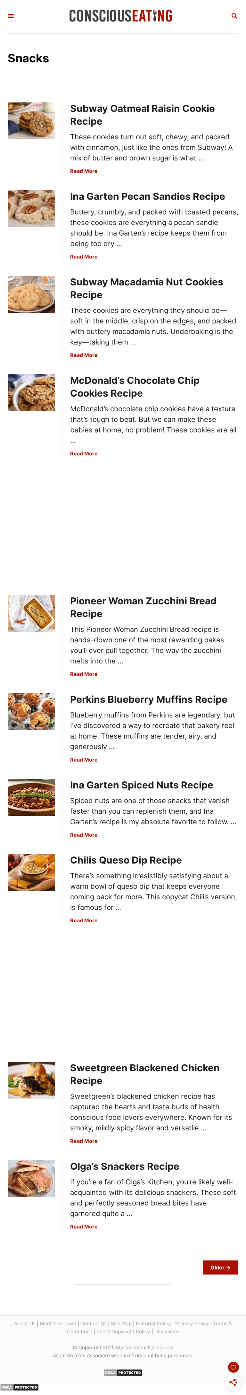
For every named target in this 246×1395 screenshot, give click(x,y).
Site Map (121, 1324)
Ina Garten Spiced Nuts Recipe (141, 785)
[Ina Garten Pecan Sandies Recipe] (31, 208)
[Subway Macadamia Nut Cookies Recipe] (31, 294)
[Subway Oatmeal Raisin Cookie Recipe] (31, 120)
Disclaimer (166, 1332)
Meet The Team (58, 1324)
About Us (25, 1324)
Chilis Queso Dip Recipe (126, 860)
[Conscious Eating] (122, 16)
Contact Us (93, 1324)
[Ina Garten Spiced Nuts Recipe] (31, 797)
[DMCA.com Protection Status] (123, 1374)
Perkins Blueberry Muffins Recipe (148, 699)
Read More (84, 171)
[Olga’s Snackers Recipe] (31, 1178)
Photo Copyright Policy (123, 1332)
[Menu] (11, 16)
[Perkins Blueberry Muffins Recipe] (31, 711)
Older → (220, 1267)
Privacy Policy (192, 1324)
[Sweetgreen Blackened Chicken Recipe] (31, 1080)
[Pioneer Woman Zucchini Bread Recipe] (31, 613)
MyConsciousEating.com (145, 1348)
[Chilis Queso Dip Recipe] (31, 872)
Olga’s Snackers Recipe (124, 1166)
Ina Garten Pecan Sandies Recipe (147, 196)
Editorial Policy (153, 1324)
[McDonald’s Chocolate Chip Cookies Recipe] (31, 392)
